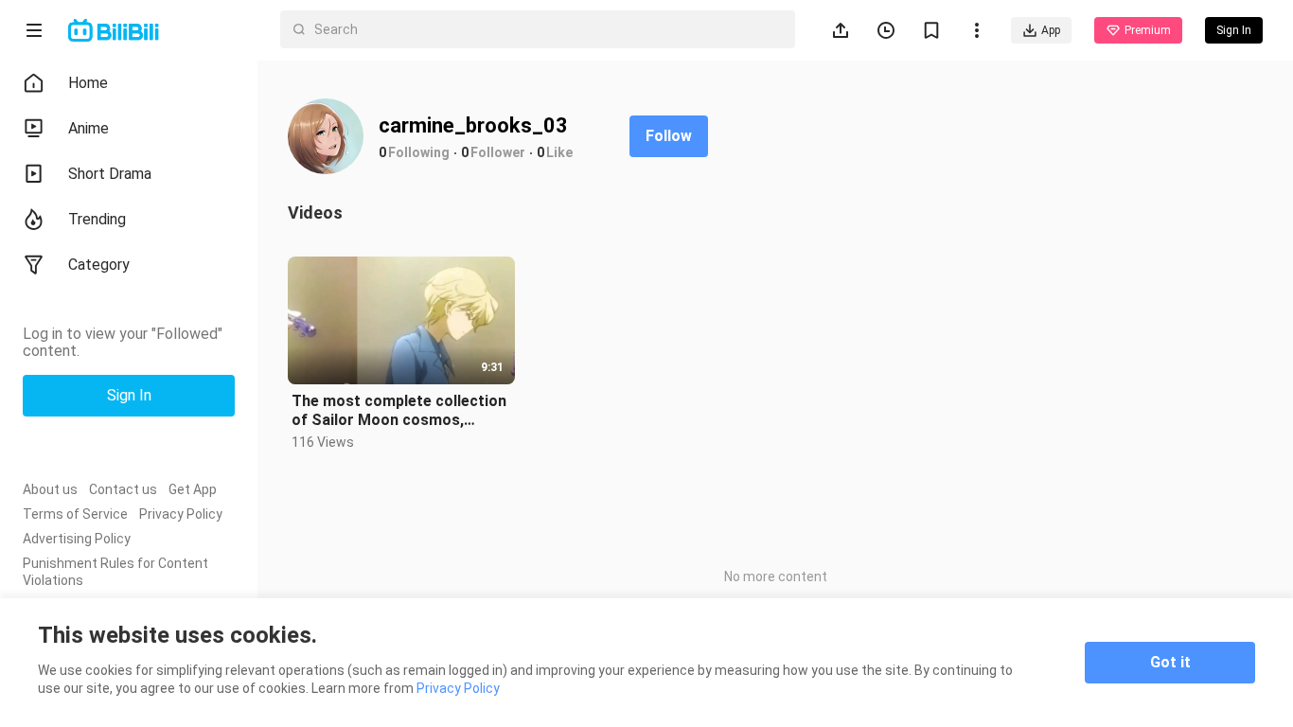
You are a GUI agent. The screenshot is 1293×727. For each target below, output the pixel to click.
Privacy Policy (180, 514)
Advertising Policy (77, 538)
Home (88, 83)
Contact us (123, 489)
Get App (192, 489)
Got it (1170, 662)
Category (99, 265)
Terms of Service (75, 514)
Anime (88, 128)
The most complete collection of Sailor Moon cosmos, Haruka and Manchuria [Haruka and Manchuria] (401, 411)
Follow (669, 136)
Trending (97, 219)
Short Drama (109, 174)
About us (50, 489)
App (1050, 30)
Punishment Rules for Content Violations (115, 572)
